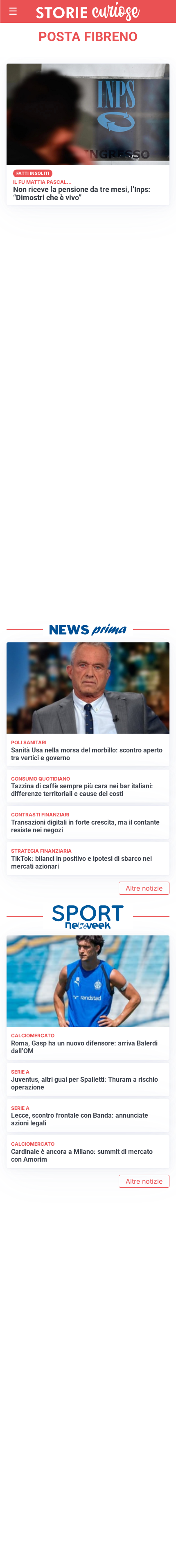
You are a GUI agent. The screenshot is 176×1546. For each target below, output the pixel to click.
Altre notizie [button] (144, 888)
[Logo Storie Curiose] (88, 11)
